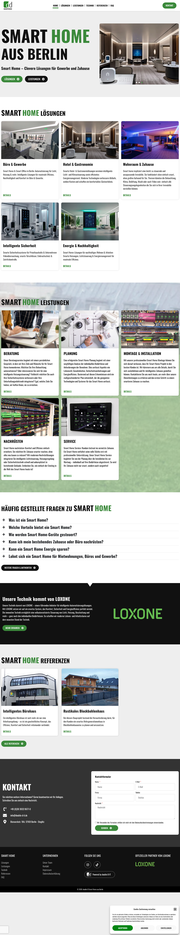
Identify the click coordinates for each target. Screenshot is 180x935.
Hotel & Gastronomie (78, 164)
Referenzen (102, 5)
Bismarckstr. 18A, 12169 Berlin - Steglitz (27, 821)
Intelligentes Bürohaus (19, 711)
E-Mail (138, 782)
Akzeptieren (122, 928)
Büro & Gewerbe (14, 164)
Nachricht (98, 803)
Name (97, 782)
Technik (90, 5)
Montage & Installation (142, 353)
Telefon (138, 793)
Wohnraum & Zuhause (138, 164)
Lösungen (65, 5)
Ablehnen (144, 928)
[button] (175, 909)
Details (7, 195)
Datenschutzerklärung (51, 873)
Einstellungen (166, 928)
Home (55, 5)
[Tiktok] (97, 864)
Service (70, 441)
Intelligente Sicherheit (19, 245)
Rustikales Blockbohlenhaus (83, 711)
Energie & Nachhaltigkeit (81, 245)
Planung (70, 353)
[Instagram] (87, 864)
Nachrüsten (13, 441)
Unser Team (47, 862)
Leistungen (78, 5)
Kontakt (46, 866)
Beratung (11, 353)
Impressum (47, 870)
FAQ (112, 5)
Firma (97, 793)
